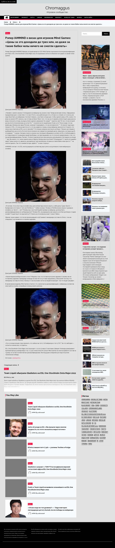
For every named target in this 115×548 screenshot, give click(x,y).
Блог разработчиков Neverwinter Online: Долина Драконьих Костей (98, 162)
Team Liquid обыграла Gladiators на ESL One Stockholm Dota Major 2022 (40, 373)
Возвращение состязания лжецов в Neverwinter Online (98, 184)
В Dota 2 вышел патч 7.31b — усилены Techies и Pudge (49, 447)
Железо (79, 17)
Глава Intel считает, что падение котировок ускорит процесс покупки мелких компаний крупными (95, 248)
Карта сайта (88, 17)
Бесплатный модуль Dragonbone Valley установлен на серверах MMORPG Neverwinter (95, 152)
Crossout (24, 17)
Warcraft (58, 17)
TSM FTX (103, 429)
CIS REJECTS (104, 405)
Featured (103, 417)
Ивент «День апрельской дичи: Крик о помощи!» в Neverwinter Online (94, 77)
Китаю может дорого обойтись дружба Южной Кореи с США (98, 379)
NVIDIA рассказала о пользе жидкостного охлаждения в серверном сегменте (98, 348)
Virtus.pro (97, 432)
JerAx (83, 420)
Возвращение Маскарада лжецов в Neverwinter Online (98, 192)
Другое (96, 435)
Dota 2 (32, 17)
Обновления (91, 440)
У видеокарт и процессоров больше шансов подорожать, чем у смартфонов (95, 304)
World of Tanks (69, 17)
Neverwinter (48, 17)
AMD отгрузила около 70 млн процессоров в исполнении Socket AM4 (99, 364)
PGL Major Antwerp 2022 (89, 426)
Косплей (103, 438)
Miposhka (95, 420)
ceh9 (92, 405)
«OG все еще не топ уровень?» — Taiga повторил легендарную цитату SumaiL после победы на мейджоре (50, 509)
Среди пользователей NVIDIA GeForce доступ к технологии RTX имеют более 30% (99, 341)
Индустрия (85, 438)
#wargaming (85, 399)
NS (93, 423)
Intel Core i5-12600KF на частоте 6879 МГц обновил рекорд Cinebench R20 (99, 386)
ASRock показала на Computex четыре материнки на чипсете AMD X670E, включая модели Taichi (99, 356)
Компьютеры (94, 438)
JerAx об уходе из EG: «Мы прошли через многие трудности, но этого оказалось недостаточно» (47, 428)
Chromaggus (57, 8)
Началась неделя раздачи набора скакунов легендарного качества (99, 200)
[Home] (6, 17)
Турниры (84, 443)
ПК (97, 440)
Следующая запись (10, 365)
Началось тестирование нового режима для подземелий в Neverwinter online (99, 207)
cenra (97, 405)
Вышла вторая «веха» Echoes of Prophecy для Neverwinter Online (99, 177)
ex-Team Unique (86, 417)
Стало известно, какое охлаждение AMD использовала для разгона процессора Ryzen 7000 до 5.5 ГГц (99, 371)
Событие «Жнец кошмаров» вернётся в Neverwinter (95, 125)
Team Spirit (85, 429)
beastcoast (85, 402)
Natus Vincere (86, 423)
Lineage (39, 17)
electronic (93, 411)
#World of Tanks (96, 399)
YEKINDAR (90, 435)
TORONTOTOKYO (95, 429)
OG (95, 423)
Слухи (101, 440)
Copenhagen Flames (95, 408)
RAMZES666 (102, 426)
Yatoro (83, 435)
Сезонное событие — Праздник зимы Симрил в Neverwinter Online (99, 169)
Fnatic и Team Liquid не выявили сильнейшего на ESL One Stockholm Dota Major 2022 (50, 488)
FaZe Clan (96, 417)
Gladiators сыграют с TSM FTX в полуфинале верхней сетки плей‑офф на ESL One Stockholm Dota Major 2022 (49, 468)
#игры (105, 399)
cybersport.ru (16, 358)
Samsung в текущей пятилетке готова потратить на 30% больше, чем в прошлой (95, 331)
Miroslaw (102, 420)
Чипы (90, 443)
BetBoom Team (95, 402)
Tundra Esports (87, 432)
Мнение (84, 440)
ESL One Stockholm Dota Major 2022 (93, 414)
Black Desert (15, 17)
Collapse (84, 408)
